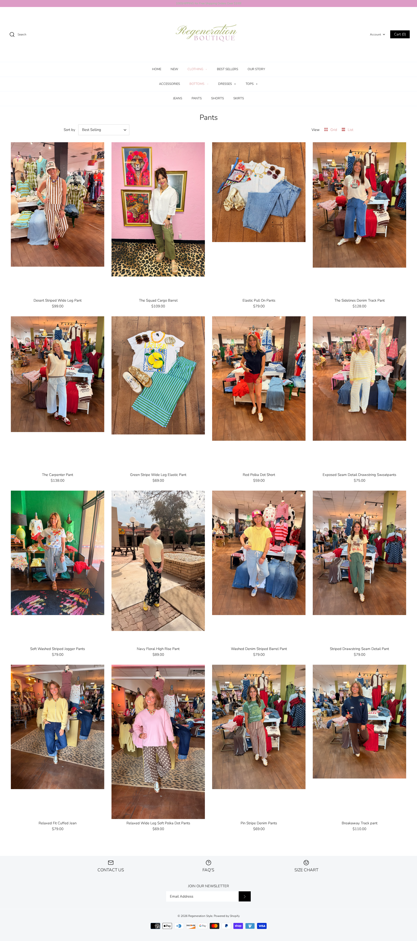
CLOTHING (197, 69)
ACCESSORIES (169, 84)
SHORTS (217, 98)
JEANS (177, 98)
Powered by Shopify (227, 916)
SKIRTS (238, 98)
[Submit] (245, 896)
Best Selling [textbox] (91, 130)
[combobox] (104, 129)
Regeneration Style (200, 916)
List (350, 129)
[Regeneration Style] (208, 34)
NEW (174, 69)
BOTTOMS (198, 84)
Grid (334, 129)
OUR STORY (256, 69)
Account (375, 34)
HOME (156, 69)
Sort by (69, 129)
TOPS (252, 84)
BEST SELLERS (227, 69)
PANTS (197, 98)
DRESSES (227, 84)
